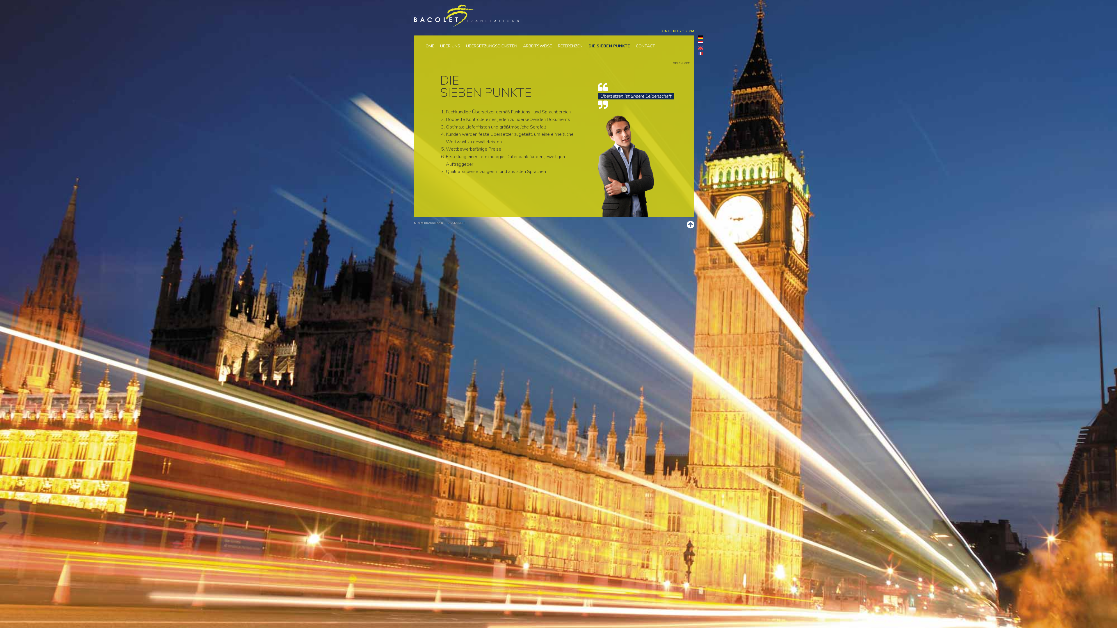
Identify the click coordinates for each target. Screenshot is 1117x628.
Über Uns (450, 46)
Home (428, 46)
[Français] (698, 54)
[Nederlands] (698, 44)
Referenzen (570, 46)
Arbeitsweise (537, 46)
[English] (698, 49)
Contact (645, 46)
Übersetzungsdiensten (491, 46)
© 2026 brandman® (428, 223)
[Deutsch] (698, 38)
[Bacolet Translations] (466, 15)
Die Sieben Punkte (609, 46)
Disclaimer (456, 223)
